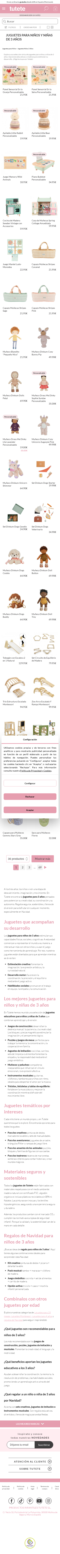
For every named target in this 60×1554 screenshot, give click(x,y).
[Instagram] (48, 1501)
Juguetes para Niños (9, 49)
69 (40, 867)
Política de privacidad (6, 1487)
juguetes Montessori (21, 1316)
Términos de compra (44, 1487)
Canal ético (57, 1487)
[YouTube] (39, 1501)
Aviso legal (32, 1487)
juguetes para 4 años (42, 1316)
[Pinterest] (30, 1501)
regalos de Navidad (13, 1319)
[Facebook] (11, 1501)
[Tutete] (18, 9)
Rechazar (29, 796)
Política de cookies (20, 1487)
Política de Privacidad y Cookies (35, 770)
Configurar (30, 783)
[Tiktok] (21, 1501)
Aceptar (30, 810)
